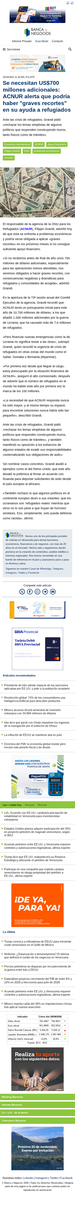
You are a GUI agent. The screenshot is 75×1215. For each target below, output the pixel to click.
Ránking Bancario (12, 1096)
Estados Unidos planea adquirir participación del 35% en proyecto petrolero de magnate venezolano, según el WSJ (37, 832)
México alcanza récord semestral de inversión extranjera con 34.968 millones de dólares (32, 712)
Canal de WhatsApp (40, 568)
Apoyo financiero (57, 144)
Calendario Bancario (14, 1120)
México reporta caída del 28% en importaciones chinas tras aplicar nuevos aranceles (38, 1005)
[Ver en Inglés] (68, 2)
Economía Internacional (17, 144)
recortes (8, 157)
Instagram (11, 572)
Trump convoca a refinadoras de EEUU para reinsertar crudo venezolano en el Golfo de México (37, 943)
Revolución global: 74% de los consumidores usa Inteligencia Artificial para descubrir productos (34, 699)
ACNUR (39, 144)
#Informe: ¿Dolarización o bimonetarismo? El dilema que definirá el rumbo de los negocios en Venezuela (36, 956)
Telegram (58, 568)
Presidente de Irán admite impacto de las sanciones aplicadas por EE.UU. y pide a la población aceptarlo (37, 687)
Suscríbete (41, 41)
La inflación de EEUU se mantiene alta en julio (33, 734)
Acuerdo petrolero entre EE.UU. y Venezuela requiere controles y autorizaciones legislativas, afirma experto (37, 846)
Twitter (21, 572)
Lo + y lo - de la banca (15, 1112)
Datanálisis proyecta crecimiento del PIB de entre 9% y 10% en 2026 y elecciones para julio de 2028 (38, 980)
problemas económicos (46, 151)
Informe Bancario (12, 1104)
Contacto (57, 41)
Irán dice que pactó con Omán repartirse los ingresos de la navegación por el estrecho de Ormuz (36, 724)
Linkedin (28, 1177)
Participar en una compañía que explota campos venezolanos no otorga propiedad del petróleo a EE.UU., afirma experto (34, 872)
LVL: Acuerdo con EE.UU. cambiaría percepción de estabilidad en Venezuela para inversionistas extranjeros (35, 816)
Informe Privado (22, 41)
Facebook (33, 572)
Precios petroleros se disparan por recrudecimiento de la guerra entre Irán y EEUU (37, 968)
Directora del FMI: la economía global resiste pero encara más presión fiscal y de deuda (35, 746)
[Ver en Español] (72, 2)
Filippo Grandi (12, 151)
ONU (26, 151)
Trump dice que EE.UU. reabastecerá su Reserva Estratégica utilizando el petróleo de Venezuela (34, 858)
